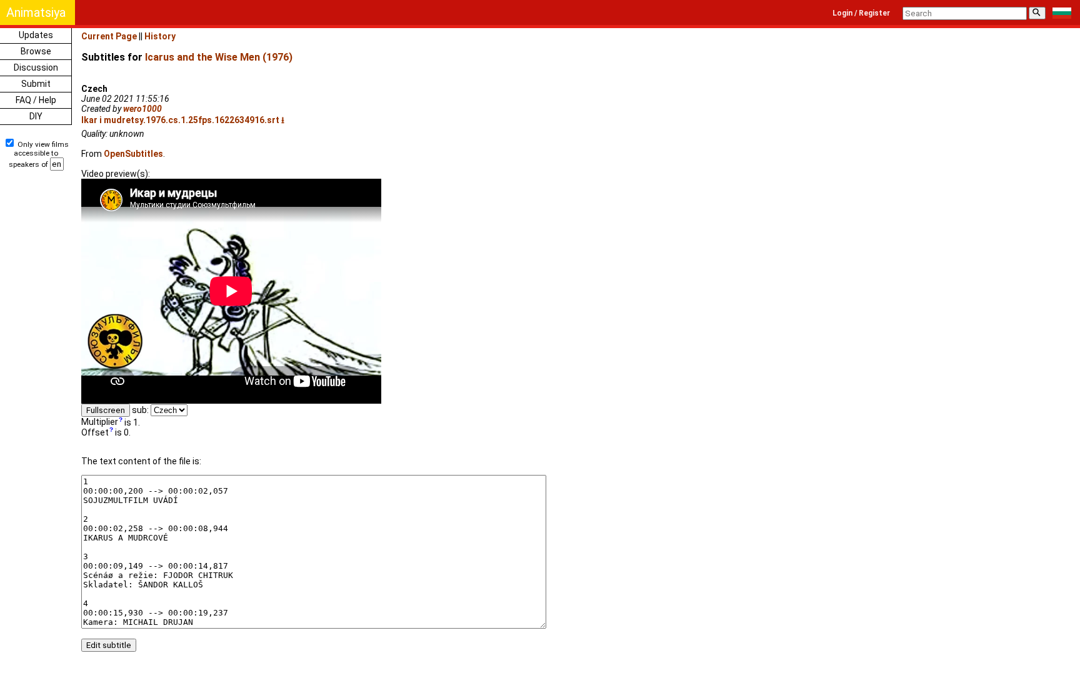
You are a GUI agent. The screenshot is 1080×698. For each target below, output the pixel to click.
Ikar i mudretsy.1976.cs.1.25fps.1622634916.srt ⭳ (182, 120)
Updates (36, 35)
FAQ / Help (36, 100)
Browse (36, 51)
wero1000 (142, 109)
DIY (35, 116)
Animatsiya (36, 12)
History (160, 36)
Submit (36, 84)
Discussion (36, 67)
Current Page (109, 36)
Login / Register (861, 13)
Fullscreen (105, 410)
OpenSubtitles (133, 154)
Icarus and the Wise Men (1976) (218, 57)
